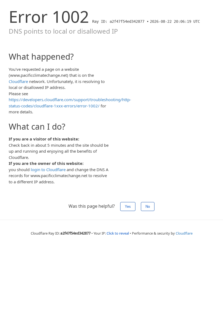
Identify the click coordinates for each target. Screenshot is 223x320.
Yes (128, 206)
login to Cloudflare (48, 169)
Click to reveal (118, 233)
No (147, 206)
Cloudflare (18, 81)
